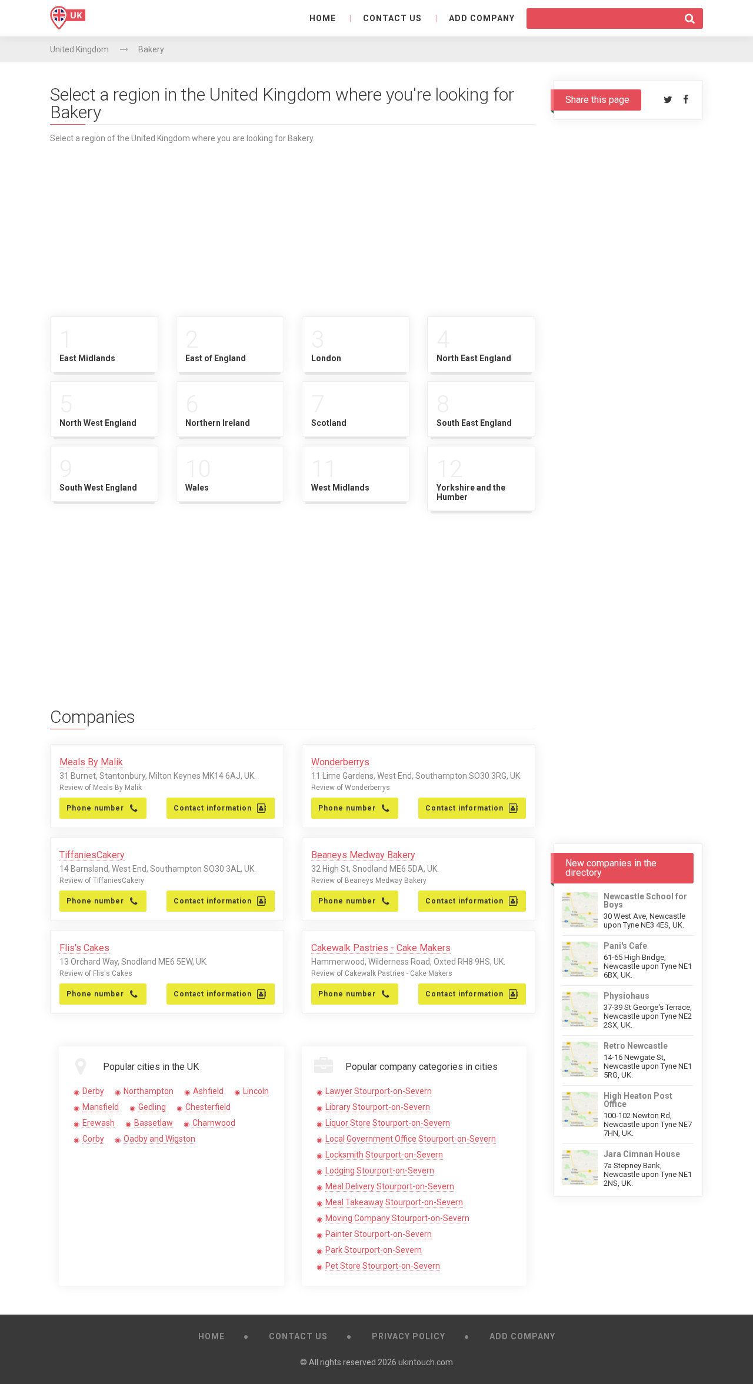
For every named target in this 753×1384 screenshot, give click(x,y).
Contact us (392, 18)
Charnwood (213, 1123)
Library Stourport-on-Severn (377, 1107)
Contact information (213, 808)
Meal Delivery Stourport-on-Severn (389, 1186)
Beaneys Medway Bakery (363, 855)
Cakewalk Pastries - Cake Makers (381, 947)
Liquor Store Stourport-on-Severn (387, 1123)
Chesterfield (208, 1107)
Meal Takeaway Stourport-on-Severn (394, 1202)
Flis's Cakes (84, 947)
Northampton (149, 1091)
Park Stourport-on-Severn (373, 1250)
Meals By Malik (91, 762)
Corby (93, 1138)
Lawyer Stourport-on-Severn (378, 1091)
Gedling (152, 1107)
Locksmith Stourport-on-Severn (384, 1154)
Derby (93, 1091)
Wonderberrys (340, 762)
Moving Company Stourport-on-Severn (397, 1218)
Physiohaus (626, 996)
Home (322, 18)
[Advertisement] (292, 225)
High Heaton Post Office (638, 1100)
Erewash (98, 1123)
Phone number (95, 808)
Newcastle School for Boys (645, 900)
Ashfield (208, 1091)
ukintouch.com (425, 1362)
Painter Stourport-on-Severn (378, 1234)
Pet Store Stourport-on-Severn (382, 1265)
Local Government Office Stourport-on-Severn (410, 1138)
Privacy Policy (408, 1336)
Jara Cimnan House (642, 1154)
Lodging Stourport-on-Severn (379, 1170)
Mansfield (100, 1107)
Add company (482, 18)
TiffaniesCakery (92, 855)
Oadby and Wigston (159, 1138)
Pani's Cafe (625, 946)
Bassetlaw (153, 1123)
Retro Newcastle (636, 1046)
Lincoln (256, 1091)
